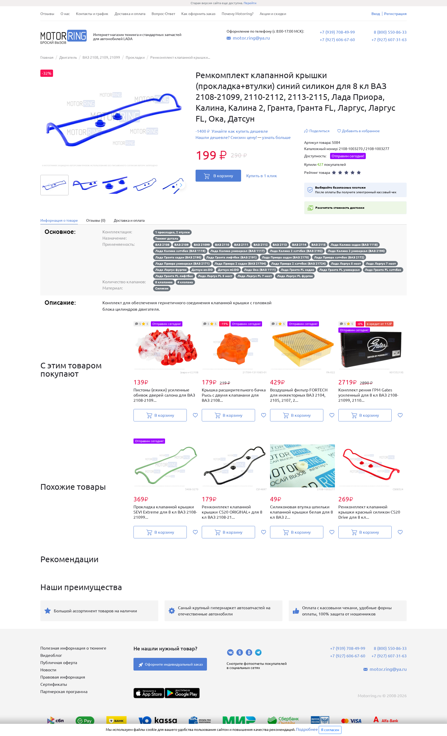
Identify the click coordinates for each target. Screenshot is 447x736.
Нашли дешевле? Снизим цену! (226, 137)
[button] (181, 185)
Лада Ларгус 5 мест (346, 263)
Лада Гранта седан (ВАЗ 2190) (178, 257)
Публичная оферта (58, 662)
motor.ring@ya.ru (251, 37)
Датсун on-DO (202, 269)
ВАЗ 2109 (181, 244)
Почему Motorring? (238, 14)
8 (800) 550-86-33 (390, 32)
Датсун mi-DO (228, 269)
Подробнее (307, 729)
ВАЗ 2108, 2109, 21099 (101, 57)
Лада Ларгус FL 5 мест (215, 276)
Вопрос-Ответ (163, 14)
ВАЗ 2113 (280, 244)
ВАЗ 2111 (241, 244)
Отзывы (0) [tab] (96, 220)
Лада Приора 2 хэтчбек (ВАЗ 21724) (298, 263)
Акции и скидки (273, 14)
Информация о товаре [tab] (59, 220)
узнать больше (276, 137)
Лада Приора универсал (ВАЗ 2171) (182, 263)
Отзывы (47, 14)
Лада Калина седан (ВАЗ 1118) (354, 244)
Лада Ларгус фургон (171, 269)
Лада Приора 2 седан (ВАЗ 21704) (240, 263)
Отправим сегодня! (348, 156)
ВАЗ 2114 (299, 244)
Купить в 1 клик (261, 175)
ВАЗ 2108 (162, 244)
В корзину (223, 175)
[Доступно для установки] (182, 693)
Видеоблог (51, 655)
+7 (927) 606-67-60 (337, 39)
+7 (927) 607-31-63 (389, 39)
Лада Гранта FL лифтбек (174, 276)
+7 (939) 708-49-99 (337, 32)
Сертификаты (53, 684)
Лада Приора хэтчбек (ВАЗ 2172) (339, 257)
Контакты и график (92, 14)
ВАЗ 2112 (261, 244)
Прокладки (135, 57)
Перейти (250, 3)
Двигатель (68, 57)
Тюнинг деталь (166, 238)
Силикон (161, 288)
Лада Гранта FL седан (297, 269)
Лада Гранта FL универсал (339, 269)
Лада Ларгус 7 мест (381, 263)
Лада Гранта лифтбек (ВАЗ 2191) (231, 257)
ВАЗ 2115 (318, 244)
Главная (47, 57)
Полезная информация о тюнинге (73, 648)
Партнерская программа (63, 691)
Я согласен (330, 730)
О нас (65, 14)
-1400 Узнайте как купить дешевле (232, 131)
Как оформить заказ (198, 14)
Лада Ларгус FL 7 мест (254, 276)
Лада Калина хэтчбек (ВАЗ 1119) (180, 250)
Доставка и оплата (130, 14)
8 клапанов (164, 282)
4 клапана (185, 282)
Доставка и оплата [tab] (129, 220)
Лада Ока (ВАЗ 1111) (260, 269)
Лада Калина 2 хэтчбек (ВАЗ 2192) (296, 250)
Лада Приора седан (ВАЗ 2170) (285, 257)
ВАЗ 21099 (202, 244)
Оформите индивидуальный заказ (174, 664)
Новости (48, 669)
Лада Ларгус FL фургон (295, 276)
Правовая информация (62, 677)
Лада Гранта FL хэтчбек (383, 269)
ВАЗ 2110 (222, 244)
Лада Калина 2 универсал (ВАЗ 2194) (356, 250)
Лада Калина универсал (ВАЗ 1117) (237, 250)
